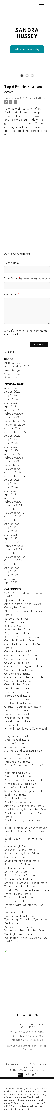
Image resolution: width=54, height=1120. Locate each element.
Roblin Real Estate (15, 795)
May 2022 (10, 579)
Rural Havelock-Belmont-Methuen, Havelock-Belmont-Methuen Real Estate (26, 832)
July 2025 (10, 439)
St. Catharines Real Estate (20, 868)
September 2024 (15, 476)
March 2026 (12, 410)
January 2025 (13, 461)
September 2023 (15, 520)
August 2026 (12, 391)
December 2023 (14, 509)
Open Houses (12, 374)
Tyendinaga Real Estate (19, 916)
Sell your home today (27, 49)
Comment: (11, 294)
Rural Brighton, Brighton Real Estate (26, 809)
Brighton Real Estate (16, 633)
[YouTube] (30, 1015)
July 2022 (10, 571)
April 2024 (11, 494)
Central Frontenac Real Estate (22, 655)
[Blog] (37, 1015)
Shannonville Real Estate (19, 850)
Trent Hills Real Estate (17, 894)
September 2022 (15, 564)
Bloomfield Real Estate (18, 629)
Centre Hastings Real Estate (21, 659)
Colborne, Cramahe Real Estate (24, 677)
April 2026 (11, 406)
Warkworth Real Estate (18, 927)
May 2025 (10, 447)
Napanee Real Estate (17, 762)
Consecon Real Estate (17, 681)
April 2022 (11, 582)
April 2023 (11, 538)
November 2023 (14, 513)
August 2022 (12, 568)
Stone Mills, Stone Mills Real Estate (25, 883)
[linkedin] (24, 1015)
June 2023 (11, 531)
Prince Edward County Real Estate (25, 780)
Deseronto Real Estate (17, 692)
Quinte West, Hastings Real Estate (25, 791)
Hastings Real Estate (17, 718)
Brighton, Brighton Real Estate (22, 637)
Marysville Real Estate (18, 758)
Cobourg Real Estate (17, 663)
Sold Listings (12, 377)
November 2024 (14, 469)
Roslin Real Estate (15, 798)
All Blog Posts (12, 363)
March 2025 (12, 454)
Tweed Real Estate (15, 912)
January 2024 (13, 505)
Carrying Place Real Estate (20, 651)
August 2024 (12, 480)
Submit (39, 344)
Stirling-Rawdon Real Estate (21, 875)
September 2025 (15, 432)
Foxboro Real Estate (16, 699)
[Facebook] (18, 1015)
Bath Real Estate (14, 622)
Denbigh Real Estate (16, 688)
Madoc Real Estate (15, 747)
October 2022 (13, 560)
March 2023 (12, 542)
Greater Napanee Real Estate (22, 707)
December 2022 (14, 553)
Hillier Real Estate (15, 725)
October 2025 (13, 428)
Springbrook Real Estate (19, 864)
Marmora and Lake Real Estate (23, 751)
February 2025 (13, 458)
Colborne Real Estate (17, 674)
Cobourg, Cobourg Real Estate (23, 666)
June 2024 (11, 487)
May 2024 (10, 491)
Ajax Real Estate (14, 600)
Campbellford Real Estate (20, 640)
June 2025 (11, 443)
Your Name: (12, 263)
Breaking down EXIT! (17, 366)
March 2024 (12, 498)
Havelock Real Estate (17, 721)
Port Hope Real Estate (17, 776)
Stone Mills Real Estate (18, 879)
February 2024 (13, 502)
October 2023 (13, 516)
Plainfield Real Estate (17, 773)
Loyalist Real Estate (16, 743)
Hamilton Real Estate (17, 710)
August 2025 (12, 436)
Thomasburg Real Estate (19, 886)
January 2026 (13, 417)
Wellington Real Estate (18, 934)
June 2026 (11, 399)
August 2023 (12, 524)
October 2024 (13, 472)
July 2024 (10, 483)
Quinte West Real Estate (19, 787)
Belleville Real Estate (17, 626)
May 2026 (10, 403)
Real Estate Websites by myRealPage (27, 1070)
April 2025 (11, 450)
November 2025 (14, 425)
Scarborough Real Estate (19, 846)
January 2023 (13, 549)
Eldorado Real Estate (17, 696)
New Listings (12, 370)
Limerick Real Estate (16, 740)
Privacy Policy (26, 1067)
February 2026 (13, 414)
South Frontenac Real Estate (21, 861)
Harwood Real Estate (17, 714)
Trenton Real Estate (16, 901)
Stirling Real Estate (16, 872)
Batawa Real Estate (16, 619)
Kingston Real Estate (17, 736)
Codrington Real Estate (18, 670)
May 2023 (10, 535)
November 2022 (14, 557)
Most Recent (11, 388)
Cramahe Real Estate (17, 684)
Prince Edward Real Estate (20, 784)
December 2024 (14, 465)
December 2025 (14, 421)
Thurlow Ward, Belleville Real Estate (26, 890)
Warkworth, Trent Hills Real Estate (25, 930)
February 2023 (13, 546)
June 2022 (11, 575)
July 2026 (10, 395)
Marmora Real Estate (17, 754)
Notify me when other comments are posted (25, 333)
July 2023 (10, 527)
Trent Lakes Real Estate (18, 897)
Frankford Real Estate (17, 703)
